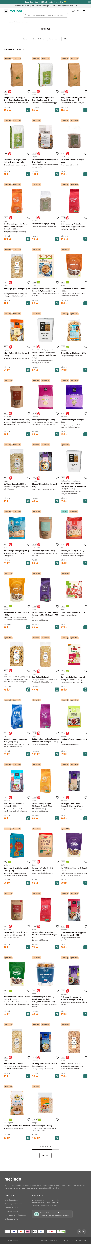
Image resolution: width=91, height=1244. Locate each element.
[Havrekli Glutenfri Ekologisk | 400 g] (74, 137)
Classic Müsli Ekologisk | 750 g (16, 932)
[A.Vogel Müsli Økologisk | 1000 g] (45, 1103)
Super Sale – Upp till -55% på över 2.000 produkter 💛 (45, 2)
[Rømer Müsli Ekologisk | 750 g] (74, 1040)
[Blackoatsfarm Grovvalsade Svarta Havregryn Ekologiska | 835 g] (45, 330)
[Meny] (6, 11)
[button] (84, 11)
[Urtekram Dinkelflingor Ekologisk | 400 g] (17, 528)
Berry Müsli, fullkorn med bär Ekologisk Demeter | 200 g (73, 678)
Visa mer (45, 1155)
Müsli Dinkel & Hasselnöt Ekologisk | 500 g (14, 805)
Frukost (26, 22)
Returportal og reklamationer (16, 1215)
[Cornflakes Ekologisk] (45, 654)
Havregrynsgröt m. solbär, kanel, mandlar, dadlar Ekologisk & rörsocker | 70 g (43, 999)
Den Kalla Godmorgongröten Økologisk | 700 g (15, 740)
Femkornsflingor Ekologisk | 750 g (74, 740)
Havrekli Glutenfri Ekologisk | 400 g (73, 161)
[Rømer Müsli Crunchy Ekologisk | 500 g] (17, 654)
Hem (5, 22)
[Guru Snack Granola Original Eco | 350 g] (45, 527)
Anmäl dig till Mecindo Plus (42, 1200)
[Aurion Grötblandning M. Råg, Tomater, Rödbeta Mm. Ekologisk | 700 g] (45, 716)
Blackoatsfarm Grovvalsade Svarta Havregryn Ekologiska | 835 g (44, 355)
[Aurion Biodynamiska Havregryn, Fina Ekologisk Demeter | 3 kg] (74, 74)
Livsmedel (19, 22)
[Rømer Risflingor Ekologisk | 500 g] (17, 461)
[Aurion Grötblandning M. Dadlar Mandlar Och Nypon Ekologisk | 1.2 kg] (74, 201)
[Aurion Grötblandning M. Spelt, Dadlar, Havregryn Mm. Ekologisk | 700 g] (45, 589)
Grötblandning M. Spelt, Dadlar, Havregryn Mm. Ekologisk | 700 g (45, 614)
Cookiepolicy (64, 1240)
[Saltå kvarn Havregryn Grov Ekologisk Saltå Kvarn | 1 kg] (17, 845)
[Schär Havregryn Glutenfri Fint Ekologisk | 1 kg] (45, 845)
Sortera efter (9, 49)
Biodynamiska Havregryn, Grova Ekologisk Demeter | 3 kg (17, 98)
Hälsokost (11, 22)
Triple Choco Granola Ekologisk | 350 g (73, 289)
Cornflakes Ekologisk (40, 677)
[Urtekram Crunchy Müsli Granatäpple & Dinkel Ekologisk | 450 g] (74, 909)
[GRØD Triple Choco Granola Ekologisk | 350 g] (74, 265)
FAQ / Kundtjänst (11, 1200)
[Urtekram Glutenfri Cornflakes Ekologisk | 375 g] (45, 461)
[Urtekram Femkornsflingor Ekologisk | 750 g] (74, 716)
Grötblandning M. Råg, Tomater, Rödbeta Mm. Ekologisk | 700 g (45, 740)
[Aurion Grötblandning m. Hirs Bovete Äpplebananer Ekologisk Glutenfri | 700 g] (17, 201)
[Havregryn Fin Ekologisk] (17, 1040)
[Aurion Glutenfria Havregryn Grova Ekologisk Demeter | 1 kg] (45, 74)
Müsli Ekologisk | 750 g (70, 1063)
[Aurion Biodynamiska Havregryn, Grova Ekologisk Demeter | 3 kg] (17, 74)
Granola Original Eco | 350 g (43, 550)
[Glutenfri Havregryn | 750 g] (45, 201)
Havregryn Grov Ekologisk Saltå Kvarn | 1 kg (17, 869)
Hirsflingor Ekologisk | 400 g (43, 419)
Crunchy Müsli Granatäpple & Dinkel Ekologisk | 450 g (73, 933)
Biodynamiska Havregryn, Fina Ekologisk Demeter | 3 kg (73, 98)
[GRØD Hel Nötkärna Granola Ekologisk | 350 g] (74, 845)
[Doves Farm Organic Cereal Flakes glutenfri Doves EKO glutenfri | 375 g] (45, 265)
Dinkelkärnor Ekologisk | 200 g (73, 353)
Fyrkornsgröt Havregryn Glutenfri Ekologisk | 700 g (72, 998)
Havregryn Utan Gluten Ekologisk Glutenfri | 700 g (72, 805)
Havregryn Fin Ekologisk (13, 1063)
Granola (25, 39)
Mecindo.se (14, 1240)
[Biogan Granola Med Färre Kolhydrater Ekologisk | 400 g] (45, 136)
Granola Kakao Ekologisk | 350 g (17, 419)
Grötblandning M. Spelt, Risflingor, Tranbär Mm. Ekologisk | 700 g (42, 806)
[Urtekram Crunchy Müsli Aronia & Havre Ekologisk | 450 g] (45, 1041)
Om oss (44, 1240)
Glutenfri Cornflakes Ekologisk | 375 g (45, 485)
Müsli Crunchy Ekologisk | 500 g (17, 677)
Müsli (66, 39)
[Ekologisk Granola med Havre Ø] (17, 1103)
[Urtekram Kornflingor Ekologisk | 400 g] (74, 528)
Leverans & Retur (11, 1208)
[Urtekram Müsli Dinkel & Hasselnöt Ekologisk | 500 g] (17, 781)
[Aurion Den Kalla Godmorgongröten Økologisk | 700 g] (17, 716)
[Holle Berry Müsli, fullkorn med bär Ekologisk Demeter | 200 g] (74, 654)
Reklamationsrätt (11, 1219)
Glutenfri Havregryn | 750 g (43, 223)
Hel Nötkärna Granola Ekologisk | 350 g (74, 869)
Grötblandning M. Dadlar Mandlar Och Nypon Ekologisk (73, 225)
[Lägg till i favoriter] (28, 91)
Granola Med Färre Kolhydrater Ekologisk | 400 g (45, 160)
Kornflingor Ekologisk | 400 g (72, 550)
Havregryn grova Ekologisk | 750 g (17, 289)
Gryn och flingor (39, 39)
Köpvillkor (53, 1240)
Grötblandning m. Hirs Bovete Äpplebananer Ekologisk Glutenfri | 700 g (16, 226)
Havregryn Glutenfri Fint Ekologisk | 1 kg (42, 869)
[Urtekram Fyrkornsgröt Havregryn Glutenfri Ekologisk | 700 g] (74, 974)
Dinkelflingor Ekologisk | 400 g (16, 550)
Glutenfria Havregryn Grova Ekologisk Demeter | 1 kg (43, 98)
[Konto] (78, 11)
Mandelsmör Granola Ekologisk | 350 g (16, 613)
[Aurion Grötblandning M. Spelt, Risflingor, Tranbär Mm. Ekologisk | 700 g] (45, 780)
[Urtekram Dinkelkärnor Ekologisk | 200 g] (74, 330)
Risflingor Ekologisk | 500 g (15, 484)
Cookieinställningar (79, 1240)
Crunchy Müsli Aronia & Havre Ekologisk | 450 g (44, 1064)
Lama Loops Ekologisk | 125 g (73, 612)
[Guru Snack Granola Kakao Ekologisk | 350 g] (17, 396)
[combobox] (45, 15)
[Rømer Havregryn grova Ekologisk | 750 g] (17, 265)
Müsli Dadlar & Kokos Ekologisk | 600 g (16, 354)
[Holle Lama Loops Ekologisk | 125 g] (74, 589)
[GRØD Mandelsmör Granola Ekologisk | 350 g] (17, 589)
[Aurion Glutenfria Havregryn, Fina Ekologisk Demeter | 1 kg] (17, 137)
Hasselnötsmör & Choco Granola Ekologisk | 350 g (17, 998)
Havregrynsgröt (54, 39)
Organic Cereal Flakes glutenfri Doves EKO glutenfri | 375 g (45, 289)
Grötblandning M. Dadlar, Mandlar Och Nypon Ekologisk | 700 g (45, 934)
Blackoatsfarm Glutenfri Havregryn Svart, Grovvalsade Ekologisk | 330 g (73, 486)
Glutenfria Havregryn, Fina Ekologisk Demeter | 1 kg (15, 161)
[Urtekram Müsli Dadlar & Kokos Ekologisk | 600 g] (17, 330)
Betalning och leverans (13, 1204)
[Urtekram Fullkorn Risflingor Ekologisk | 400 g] (74, 397)
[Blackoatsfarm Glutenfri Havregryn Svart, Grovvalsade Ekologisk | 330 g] (74, 461)
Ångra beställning (11, 1211)
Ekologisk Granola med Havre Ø (17, 1125)
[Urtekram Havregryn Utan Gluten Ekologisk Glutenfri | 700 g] (74, 781)
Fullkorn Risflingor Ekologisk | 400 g (73, 420)
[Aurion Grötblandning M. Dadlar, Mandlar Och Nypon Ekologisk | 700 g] (45, 909)
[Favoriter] (73, 11)
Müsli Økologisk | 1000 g (42, 1125)
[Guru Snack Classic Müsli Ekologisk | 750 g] (17, 909)
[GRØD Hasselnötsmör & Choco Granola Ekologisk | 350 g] (17, 974)
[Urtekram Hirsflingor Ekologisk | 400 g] (45, 397)
